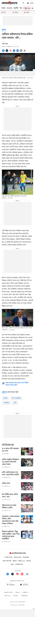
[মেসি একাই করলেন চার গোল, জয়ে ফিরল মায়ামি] (27, 475)
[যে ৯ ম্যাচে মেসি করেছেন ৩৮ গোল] (27, 451)
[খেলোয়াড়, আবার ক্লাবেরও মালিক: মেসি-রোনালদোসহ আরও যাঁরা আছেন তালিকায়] (27, 521)
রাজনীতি (16, 8)
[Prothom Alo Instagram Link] (18, 574)
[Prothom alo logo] (17, 553)
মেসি (15, 403)
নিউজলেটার (24, 596)
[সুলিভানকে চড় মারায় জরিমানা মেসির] (27, 508)
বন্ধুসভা (15, 561)
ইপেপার (29, 561)
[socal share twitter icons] (7, 51)
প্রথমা (12, 564)
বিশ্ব (21, 8)
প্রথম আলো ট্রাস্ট (7, 561)
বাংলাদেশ (9, 8)
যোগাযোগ (15, 596)
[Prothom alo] (9, 3)
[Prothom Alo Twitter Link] (13, 574)
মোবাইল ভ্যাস (19, 564)
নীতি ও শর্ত (7, 596)
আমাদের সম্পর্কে (8, 592)
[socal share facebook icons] (3, 51)
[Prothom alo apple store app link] (24, 584)
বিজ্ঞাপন (18, 592)
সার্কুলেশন (25, 592)
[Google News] (27, 574)
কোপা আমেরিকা (16, 398)
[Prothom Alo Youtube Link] (23, 574)
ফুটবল (4, 30)
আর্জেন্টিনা (6, 403)
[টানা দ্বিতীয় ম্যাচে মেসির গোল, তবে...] (27, 497)
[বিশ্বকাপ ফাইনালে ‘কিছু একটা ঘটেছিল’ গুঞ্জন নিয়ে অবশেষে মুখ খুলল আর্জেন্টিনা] (27, 536)
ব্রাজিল (5, 398)
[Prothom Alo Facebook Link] (8, 574)
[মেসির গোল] (27, 486)
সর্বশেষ (3, 8)
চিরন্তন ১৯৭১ (21, 561)
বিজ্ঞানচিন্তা (26, 557)
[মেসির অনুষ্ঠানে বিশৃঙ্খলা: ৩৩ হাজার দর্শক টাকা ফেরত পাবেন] (27, 463)
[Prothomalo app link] (11, 584)
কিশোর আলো (17, 557)
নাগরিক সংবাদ (9, 557)
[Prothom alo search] (23, 3)
